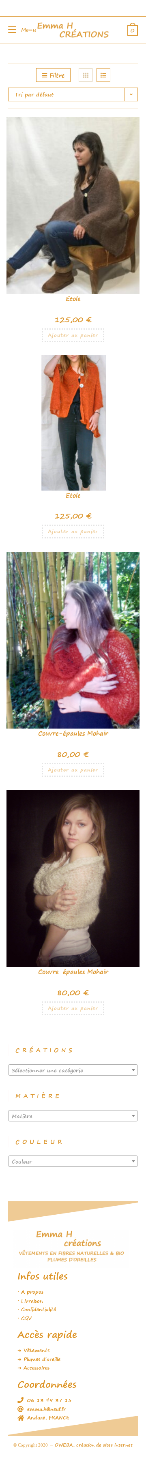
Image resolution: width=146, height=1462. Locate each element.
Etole (73, 298)
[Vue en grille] (85, 75)
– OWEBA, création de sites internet (90, 1445)
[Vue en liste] (103, 75)
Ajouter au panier (73, 335)
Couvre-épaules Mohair (73, 733)
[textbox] (73, 1070)
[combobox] (73, 1070)
